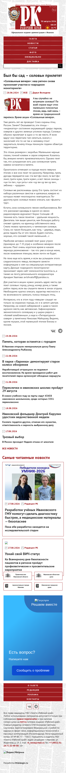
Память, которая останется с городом (29, 342)
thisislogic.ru (21, 762)
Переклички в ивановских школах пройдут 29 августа (32, 389)
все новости (10, 448)
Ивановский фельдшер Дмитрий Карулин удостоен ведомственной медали (31, 415)
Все (25, 93)
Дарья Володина (41, 93)
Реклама (33, 694)
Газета (33, 38)
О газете (33, 685)
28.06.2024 (12, 93)
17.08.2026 (11, 431)
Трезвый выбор (13, 437)
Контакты (33, 699)
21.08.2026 (11, 382)
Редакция (33, 690)
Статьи (33, 47)
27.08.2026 (14, 504)
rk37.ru (23, 721)
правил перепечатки (27, 718)
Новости (33, 43)
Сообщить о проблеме (33, 670)
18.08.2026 (11, 408)
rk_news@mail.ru (36, 742)
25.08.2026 (11, 336)
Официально (33, 57)
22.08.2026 (11, 356)
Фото (33, 52)
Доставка (33, 61)
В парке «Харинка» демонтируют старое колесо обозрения (31, 363)
